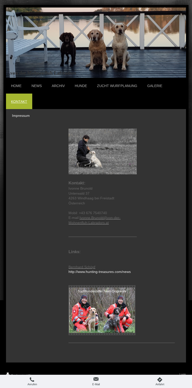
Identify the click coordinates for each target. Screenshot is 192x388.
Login (183, 374)
